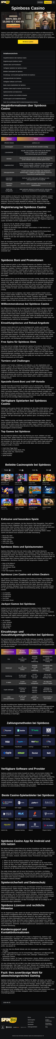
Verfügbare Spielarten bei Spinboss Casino (15, 68)
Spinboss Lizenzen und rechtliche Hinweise (15, 95)
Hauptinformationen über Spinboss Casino (14, 58)
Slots (47, 470)
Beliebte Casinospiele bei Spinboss (13, 71)
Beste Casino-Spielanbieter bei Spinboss (14, 85)
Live (20, 470)
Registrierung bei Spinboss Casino (12, 61)
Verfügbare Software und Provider (12, 81)
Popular (6, 470)
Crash (33, 470)
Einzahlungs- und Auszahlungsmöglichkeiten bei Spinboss (19, 75)
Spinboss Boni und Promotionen (12, 64)
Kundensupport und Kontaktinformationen (14, 98)
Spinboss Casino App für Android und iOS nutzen (16, 88)
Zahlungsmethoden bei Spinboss (12, 78)
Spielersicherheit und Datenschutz (12, 92)
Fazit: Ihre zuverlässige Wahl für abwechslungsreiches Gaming (20, 102)
